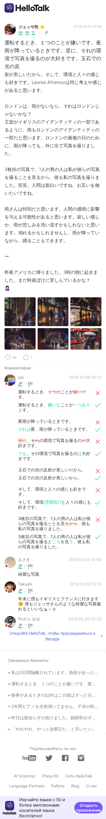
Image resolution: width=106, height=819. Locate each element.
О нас (91, 785)
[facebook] (65, 758)
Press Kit (50, 775)
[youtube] (29, 758)
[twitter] (49, 758)
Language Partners (26, 785)
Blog (75, 785)
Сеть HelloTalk (78, 775)
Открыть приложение (88, 807)
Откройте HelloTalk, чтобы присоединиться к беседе (53, 636)
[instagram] (81, 758)
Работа (57, 785)
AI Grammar (25, 775)
